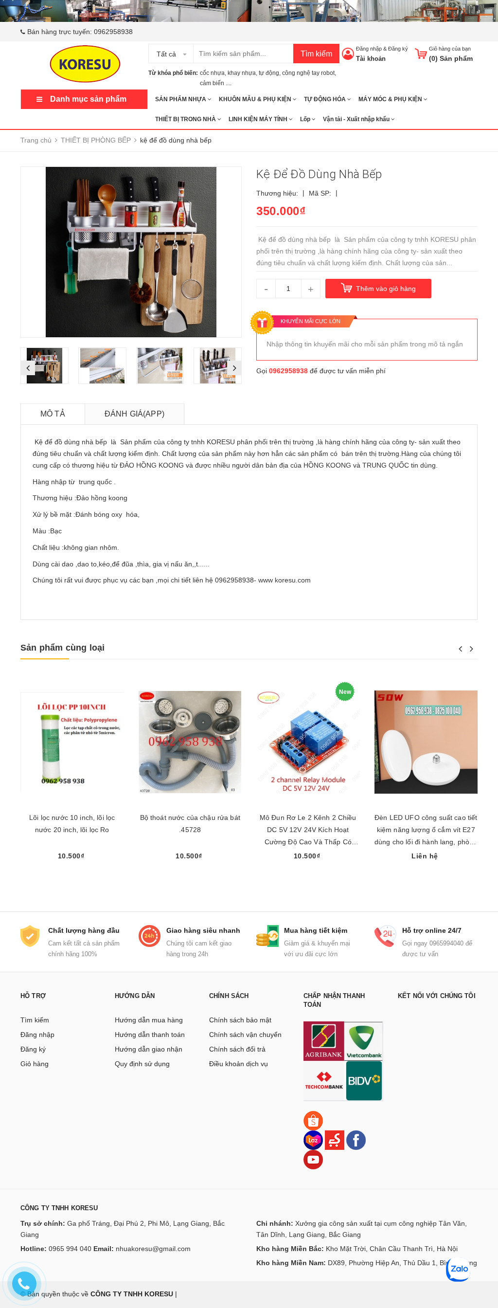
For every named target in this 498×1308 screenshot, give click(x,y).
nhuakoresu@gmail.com (153, 1249)
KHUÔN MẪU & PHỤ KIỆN (256, 99)
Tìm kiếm (316, 54)
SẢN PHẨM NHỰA (181, 99)
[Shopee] (313, 1120)
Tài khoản (371, 58)
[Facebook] (356, 1140)
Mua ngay (308, 874)
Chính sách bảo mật (240, 1020)
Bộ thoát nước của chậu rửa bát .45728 (190, 824)
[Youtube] (313, 1159)
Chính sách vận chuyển (245, 1034)
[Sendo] (334, 1140)
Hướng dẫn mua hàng (149, 1020)
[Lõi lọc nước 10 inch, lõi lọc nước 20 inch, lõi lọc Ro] (72, 742)
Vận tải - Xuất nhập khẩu (357, 119)
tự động (269, 73)
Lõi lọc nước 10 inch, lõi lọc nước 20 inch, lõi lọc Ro (72, 824)
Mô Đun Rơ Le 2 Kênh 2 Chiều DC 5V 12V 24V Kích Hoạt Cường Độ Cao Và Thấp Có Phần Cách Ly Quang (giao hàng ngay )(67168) (308, 831)
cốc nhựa (212, 73)
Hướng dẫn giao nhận (148, 1049)
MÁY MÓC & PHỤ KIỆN (391, 99)
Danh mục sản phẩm (88, 99)
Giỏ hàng (34, 1064)
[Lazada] (314, 1140)
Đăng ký (398, 49)
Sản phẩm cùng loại (62, 648)
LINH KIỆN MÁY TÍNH (259, 119)
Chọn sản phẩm (72, 874)
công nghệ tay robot (308, 73)
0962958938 (113, 32)
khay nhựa (242, 73)
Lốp (306, 119)
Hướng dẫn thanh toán (150, 1034)
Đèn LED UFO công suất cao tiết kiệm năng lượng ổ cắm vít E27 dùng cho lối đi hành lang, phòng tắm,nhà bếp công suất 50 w (425, 831)
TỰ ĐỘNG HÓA (325, 99)
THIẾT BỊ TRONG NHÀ (186, 119)
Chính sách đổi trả (237, 1049)
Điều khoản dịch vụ (238, 1064)
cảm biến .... (215, 83)
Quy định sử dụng (142, 1064)
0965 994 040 (70, 1249)
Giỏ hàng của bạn (450, 49)
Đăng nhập (369, 49)
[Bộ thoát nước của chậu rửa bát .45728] (190, 742)
